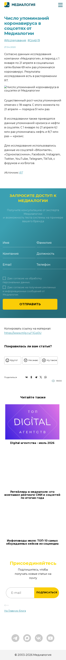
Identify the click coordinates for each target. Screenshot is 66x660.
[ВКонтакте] (27, 377)
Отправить (30, 304)
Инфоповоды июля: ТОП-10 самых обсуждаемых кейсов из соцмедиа (32, 542)
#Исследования (15, 40)
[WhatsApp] (45, 377)
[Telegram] (36, 377)
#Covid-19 (34, 40)
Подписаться (46, 592)
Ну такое (52, 360)
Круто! (14, 360)
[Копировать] (43, 332)
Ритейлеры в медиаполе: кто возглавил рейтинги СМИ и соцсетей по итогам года (32, 494)
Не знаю (33, 360)
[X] (41, 377)
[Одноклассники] (31, 377)
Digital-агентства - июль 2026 (32, 443)
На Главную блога (15, 610)
